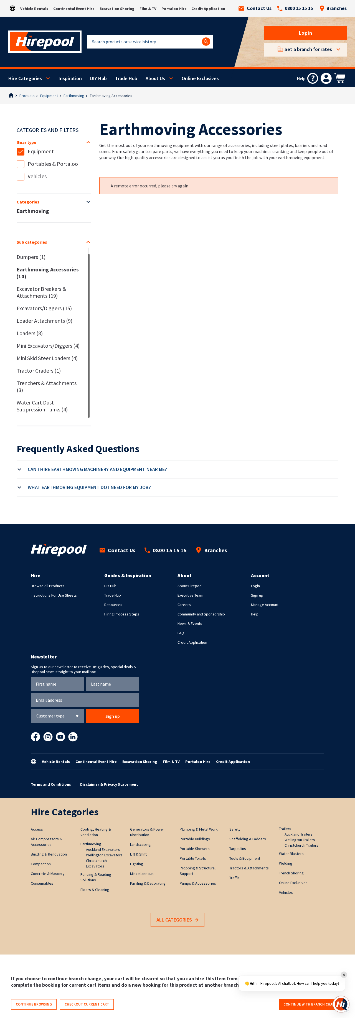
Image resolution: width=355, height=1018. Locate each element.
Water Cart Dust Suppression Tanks (42, 406)
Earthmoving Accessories (48, 273)
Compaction (41, 863)
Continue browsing (34, 1004)
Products (27, 95)
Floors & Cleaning (94, 889)
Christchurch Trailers (301, 845)
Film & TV (148, 8)
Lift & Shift (138, 854)
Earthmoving (74, 95)
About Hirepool (190, 585)
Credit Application (208, 8)
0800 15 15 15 (299, 8)
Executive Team (190, 595)
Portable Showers (195, 848)
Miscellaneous (142, 873)
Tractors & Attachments (249, 868)
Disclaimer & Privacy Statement (109, 784)
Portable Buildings (195, 838)
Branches (336, 8)
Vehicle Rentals (34, 8)
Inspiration (70, 78)
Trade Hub (126, 78)
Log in (305, 33)
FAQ (181, 632)
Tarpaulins (237, 848)
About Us (155, 78)
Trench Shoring (291, 873)
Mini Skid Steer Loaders (47, 358)
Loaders (30, 333)
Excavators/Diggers (44, 308)
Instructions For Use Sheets (54, 595)
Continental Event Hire (74, 8)
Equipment (49, 95)
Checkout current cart (87, 1004)
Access (37, 829)
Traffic (234, 877)
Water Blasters (291, 853)
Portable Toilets (193, 858)
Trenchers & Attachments (47, 386)
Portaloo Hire (174, 8)
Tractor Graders (39, 370)
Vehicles (37, 176)
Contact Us (259, 8)
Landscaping (140, 844)
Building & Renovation (49, 854)
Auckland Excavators (103, 849)
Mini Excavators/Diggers (48, 345)
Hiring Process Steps (121, 614)
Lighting (136, 863)
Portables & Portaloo (53, 163)
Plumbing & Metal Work (199, 829)
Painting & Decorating (148, 883)
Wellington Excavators (104, 854)
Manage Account (264, 604)
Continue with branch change (311, 1004)
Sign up (257, 595)
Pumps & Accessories (198, 883)
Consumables (42, 883)
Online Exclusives (200, 78)
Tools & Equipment (244, 858)
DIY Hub (98, 78)
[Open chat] (341, 1004)
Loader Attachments (44, 320)
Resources (113, 604)
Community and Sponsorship (201, 614)
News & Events (190, 623)
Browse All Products (47, 585)
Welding (285, 863)
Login (255, 585)
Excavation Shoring (117, 8)
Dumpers (31, 256)
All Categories (174, 920)
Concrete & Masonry (48, 873)
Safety (234, 829)
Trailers (285, 828)
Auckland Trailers (299, 834)
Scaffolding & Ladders (247, 838)
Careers (184, 604)
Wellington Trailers (300, 839)
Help (254, 614)
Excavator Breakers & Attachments (41, 292)
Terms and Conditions (51, 784)
